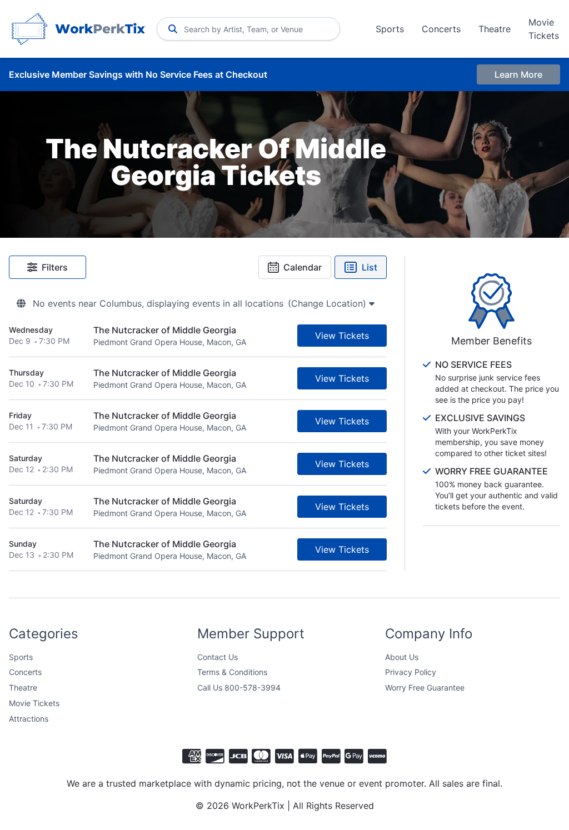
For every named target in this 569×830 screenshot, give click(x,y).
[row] (198, 335)
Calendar (302, 267)
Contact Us (217, 657)
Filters (55, 267)
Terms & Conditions (232, 672)
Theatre (494, 28)
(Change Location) (328, 303)
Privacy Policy (410, 672)
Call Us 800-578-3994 (239, 687)
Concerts (441, 28)
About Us (401, 657)
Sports (390, 28)
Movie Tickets (543, 29)
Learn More (518, 74)
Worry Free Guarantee (425, 687)
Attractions (28, 718)
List (369, 267)
